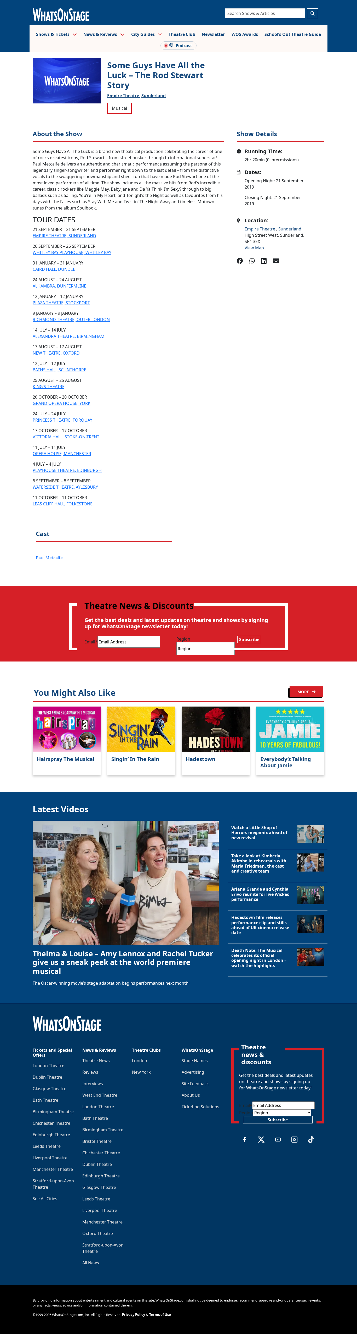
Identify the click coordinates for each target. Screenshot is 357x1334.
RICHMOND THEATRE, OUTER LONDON (71, 319)
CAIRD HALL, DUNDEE (54, 269)
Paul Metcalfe (49, 558)
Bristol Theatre (97, 1141)
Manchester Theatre (53, 1169)
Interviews (92, 1084)
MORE (303, 691)
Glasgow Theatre (49, 1089)
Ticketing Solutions (200, 1107)
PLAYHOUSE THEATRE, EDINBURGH (67, 470)
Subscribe (249, 639)
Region (183, 639)
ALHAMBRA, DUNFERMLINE (59, 286)
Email (90, 642)
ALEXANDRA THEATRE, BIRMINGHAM (69, 336)
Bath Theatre (45, 1100)
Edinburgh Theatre (51, 1135)
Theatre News (96, 1060)
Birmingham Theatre (53, 1112)
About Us (191, 1095)
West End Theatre (99, 1095)
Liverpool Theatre (50, 1158)
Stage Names (195, 1060)
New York (141, 1072)
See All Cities (45, 1198)
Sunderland (153, 95)
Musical (119, 108)
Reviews (90, 1072)
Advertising (193, 1072)
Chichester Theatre (51, 1123)
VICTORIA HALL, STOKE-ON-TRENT (66, 437)
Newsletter (213, 34)
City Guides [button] (143, 34)
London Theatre (48, 1065)
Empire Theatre (260, 229)
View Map (254, 248)
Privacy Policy (133, 1314)
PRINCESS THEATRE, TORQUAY (62, 420)
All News (90, 1263)
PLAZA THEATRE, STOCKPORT (61, 303)
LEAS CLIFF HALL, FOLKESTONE (63, 504)
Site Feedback (195, 1084)
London (139, 1060)
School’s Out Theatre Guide (292, 34)
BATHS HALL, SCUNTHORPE (59, 370)
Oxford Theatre (97, 1233)
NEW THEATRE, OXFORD (56, 353)
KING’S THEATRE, (49, 386)
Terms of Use (160, 1314)
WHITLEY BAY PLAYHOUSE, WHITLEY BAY (72, 252)
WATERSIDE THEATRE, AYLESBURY (65, 487)
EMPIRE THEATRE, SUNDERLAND (64, 236)
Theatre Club (182, 34)
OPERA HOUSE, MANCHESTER (62, 453)
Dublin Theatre (47, 1077)
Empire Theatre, (123, 95)
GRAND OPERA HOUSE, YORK (61, 403)
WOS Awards (245, 34)
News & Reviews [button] (100, 34)
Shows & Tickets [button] (53, 34)
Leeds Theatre (47, 1146)
